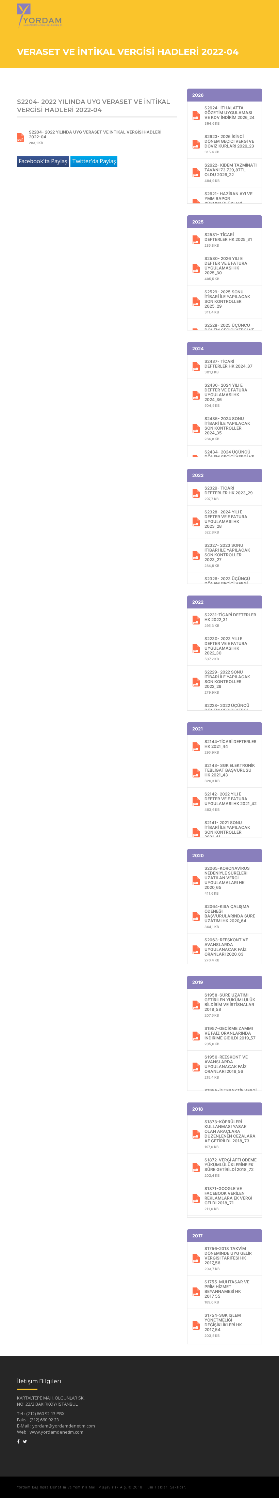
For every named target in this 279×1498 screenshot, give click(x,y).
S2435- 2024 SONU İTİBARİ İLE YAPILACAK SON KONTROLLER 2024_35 (227, 428)
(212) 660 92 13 (41, 1413)
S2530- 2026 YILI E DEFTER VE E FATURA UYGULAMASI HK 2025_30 (225, 268)
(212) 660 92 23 (44, 1420)
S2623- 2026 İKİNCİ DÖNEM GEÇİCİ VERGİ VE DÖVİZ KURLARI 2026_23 (229, 144)
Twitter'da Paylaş (94, 161)
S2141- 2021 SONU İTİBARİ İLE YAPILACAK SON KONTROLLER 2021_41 (227, 832)
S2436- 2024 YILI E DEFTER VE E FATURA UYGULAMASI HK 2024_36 (225, 395)
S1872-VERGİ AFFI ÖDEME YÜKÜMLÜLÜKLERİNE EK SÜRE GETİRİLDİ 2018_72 (230, 1167)
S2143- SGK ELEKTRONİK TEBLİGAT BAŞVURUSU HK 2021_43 (229, 773)
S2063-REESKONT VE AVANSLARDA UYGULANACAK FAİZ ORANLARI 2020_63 (226, 949)
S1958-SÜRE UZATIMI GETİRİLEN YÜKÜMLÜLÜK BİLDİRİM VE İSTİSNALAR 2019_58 (229, 1004)
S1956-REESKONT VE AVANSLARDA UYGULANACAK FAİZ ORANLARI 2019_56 (226, 1066)
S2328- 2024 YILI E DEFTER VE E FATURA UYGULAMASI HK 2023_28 (225, 521)
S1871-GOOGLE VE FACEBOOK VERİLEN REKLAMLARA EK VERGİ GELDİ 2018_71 (228, 1198)
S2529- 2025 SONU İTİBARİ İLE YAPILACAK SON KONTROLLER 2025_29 (227, 301)
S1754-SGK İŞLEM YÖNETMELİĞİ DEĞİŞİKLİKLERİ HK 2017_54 (223, 1325)
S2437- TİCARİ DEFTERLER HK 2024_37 (228, 366)
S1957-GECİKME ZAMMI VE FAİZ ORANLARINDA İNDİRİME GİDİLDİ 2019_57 (230, 1036)
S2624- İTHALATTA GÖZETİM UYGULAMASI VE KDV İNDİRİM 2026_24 (229, 115)
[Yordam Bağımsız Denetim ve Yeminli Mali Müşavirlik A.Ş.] (40, 8)
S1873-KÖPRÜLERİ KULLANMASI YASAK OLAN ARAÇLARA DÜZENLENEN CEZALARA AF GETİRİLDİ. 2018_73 (230, 1134)
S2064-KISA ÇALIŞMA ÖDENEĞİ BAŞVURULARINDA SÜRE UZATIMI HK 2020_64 (229, 916)
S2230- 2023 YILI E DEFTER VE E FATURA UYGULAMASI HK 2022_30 (225, 648)
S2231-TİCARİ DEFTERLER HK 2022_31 (230, 620)
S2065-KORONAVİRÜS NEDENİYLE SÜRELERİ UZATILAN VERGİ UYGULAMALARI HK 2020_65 (227, 880)
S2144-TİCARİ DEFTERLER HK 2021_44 (230, 746)
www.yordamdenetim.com (56, 1432)
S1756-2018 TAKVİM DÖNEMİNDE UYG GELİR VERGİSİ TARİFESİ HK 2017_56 (228, 1258)
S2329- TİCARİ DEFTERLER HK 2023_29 (228, 493)
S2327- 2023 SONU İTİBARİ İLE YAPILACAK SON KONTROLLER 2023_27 (227, 555)
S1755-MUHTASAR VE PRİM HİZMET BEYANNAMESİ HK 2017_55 (226, 1291)
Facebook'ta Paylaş (43, 161)
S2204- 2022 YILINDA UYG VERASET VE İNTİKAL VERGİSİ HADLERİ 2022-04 (95, 137)
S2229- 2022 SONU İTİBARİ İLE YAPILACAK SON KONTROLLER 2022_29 (227, 681)
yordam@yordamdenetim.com (63, 1426)
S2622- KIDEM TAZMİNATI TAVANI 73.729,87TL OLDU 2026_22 (230, 173)
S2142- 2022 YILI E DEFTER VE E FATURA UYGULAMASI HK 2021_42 (230, 801)
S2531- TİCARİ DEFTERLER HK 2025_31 (228, 239)
